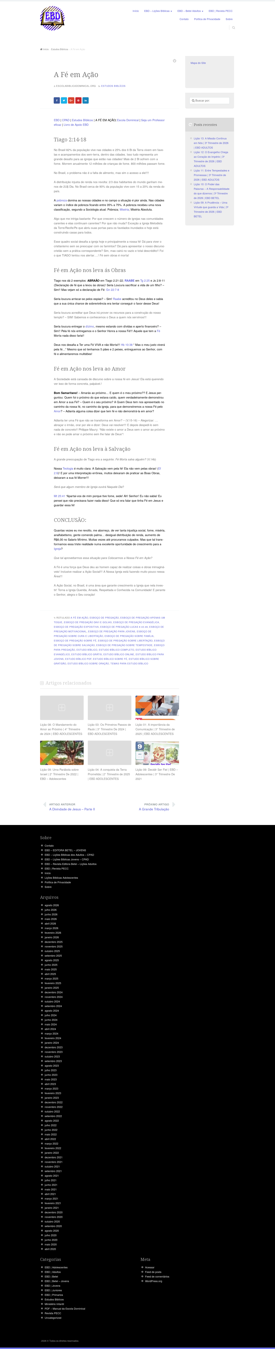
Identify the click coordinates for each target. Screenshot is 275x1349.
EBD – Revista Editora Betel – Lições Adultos (71, 864)
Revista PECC (53, 1313)
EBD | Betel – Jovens (57, 1281)
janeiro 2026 (52, 937)
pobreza (62, 200)
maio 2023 (51, 1079)
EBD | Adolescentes (56, 1267)
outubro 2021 (52, 1166)
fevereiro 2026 (53, 932)
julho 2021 (51, 1180)
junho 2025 (51, 965)
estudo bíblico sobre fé (110, 658)
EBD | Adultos (53, 1272)
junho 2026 (51, 914)
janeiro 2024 (52, 1042)
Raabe (117, 299)
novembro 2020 (54, 1217)
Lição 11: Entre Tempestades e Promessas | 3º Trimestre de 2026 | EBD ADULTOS (211, 175)
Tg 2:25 (145, 280)
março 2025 (51, 978)
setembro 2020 (53, 1226)
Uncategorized (53, 1317)
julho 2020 (51, 1235)
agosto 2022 (52, 1120)
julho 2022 (51, 1125)
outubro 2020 (52, 1221)
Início (136, 11)
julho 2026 (51, 910)
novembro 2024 (54, 997)
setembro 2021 (53, 1171)
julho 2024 (51, 1015)
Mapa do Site (198, 63)
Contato (184, 19)
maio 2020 (51, 1244)
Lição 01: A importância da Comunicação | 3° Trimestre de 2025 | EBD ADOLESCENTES (155, 729)
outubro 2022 (52, 1111)
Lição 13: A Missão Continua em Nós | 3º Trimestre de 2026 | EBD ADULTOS (211, 143)
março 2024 (51, 1033)
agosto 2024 (52, 1010)
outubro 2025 (52, 951)
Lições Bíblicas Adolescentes (61, 877)
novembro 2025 (54, 946)
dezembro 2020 (54, 1212)
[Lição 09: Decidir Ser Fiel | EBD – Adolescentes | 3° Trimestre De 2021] (157, 764)
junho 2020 (51, 1240)
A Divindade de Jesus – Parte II (72, 806)
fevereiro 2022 (53, 1148)
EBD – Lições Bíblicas (157, 11)
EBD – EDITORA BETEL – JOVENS (65, 850)
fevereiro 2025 (53, 983)
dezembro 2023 (54, 1047)
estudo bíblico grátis (86, 654)
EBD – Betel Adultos (189, 11)
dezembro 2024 (54, 992)
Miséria (124, 209)
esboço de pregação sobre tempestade (124, 645)
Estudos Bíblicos (83, 120)
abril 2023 (50, 1084)
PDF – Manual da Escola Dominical (65, 1308)
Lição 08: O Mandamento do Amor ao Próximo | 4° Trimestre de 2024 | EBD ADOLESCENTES (61, 729)
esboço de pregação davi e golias (88, 622)
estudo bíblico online (118, 654)
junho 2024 (51, 1020)
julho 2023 (51, 1070)
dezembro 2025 (54, 942)
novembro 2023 (54, 1052)
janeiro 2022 (52, 1152)
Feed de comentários (157, 1276)
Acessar (149, 1267)
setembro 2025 (53, 955)
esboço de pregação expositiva (76, 626)
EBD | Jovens (52, 1285)
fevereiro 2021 (53, 1203)
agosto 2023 (52, 1065)
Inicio (48, 873)
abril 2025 (50, 974)
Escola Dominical (128, 120)
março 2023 (51, 1088)
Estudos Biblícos (113, 85)
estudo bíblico (86, 649)
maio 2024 (51, 1024)
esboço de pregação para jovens (111, 631)
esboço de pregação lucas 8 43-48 (124, 626)
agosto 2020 (52, 1230)
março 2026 (51, 928)
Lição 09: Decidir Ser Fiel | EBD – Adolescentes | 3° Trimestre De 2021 (156, 774)
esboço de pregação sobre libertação (125, 640)
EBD (57, 120)
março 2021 (51, 1198)
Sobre (229, 19)
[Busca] (231, 24)
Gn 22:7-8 (112, 290)
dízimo (90, 326)
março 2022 (51, 1143)
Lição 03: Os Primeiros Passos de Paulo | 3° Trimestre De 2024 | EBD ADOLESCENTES (109, 729)
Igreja (57, 549)
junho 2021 (51, 1185)
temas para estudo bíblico (129, 663)
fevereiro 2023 (53, 1093)
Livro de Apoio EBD (76, 124)
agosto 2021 (52, 1175)
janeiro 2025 (52, 987)
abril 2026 (50, 923)
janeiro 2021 (52, 1207)
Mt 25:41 (59, 496)
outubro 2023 (52, 1056)
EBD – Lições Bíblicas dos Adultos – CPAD (69, 855)
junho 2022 (51, 1130)
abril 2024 (50, 1029)
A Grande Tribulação (154, 806)
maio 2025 (51, 969)
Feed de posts (153, 1272)
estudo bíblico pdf (78, 658)
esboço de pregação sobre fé (75, 640)
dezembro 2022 (54, 1102)
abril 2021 (50, 1194)
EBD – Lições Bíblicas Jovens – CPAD (67, 859)
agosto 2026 (52, 905)
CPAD (65, 120)
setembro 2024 (53, 1006)
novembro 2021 (54, 1162)
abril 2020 (50, 1249)
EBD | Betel (51, 1276)
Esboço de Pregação (104, 617)
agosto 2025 (52, 960)
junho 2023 (51, 1075)
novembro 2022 (54, 1107)
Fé (158, 331)
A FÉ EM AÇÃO (79, 617)
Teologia (68, 468)
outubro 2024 (52, 1001)
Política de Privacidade (207, 19)
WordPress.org (153, 1281)
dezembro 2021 (54, 1157)
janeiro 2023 (52, 1097)
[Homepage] (52, 18)
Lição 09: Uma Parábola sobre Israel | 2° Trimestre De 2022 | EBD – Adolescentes (59, 774)
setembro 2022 (53, 1116)
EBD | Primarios (54, 1295)
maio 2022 (51, 1134)
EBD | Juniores (53, 1290)
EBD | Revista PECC (221, 11)
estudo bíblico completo (116, 649)
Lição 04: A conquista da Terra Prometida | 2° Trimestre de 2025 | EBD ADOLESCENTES (109, 774)
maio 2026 (51, 919)
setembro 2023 (53, 1061)
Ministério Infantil (54, 1304)
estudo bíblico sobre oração (88, 663)
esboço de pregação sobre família (129, 635)
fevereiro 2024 (53, 1038)
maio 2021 (51, 1189)
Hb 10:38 (126, 345)
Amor (57, 411)
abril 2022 (50, 1139)
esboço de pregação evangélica (136, 622)
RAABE (130, 280)
